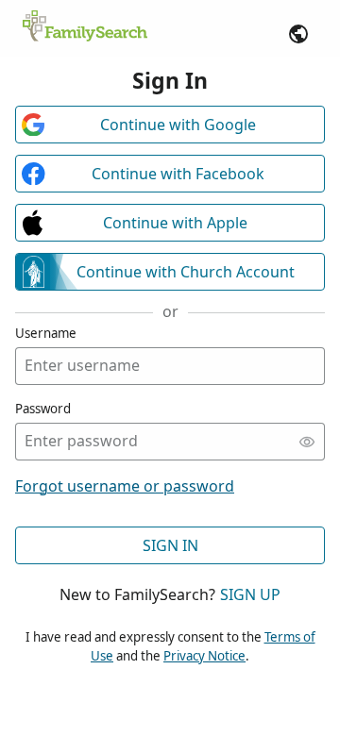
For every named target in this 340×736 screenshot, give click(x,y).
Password (43, 408)
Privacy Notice (204, 655)
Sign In (170, 545)
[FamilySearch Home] (85, 27)
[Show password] (307, 441)
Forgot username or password (124, 486)
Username (45, 333)
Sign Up (250, 594)
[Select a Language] (298, 34)
